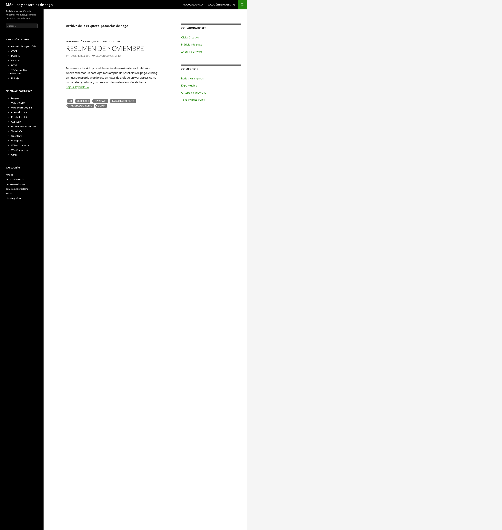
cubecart (83, 101)
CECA (14, 51)
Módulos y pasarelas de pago (29, 5)
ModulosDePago (193, 4)
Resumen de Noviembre (105, 48)
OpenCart (16, 135)
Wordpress (17, 140)
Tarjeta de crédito (80, 105)
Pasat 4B (15, 55)
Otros (14, 154)
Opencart (101, 101)
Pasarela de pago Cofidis (23, 46)
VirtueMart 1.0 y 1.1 (21, 107)
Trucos (9, 193)
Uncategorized (14, 198)
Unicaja (15, 78)
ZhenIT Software (192, 51)
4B (70, 101)
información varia (79, 41)
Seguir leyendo (77, 87)
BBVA (14, 65)
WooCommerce (19, 149)
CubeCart (16, 121)
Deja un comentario (108, 55)
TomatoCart (17, 131)
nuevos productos (106, 41)
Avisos (9, 174)
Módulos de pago (191, 44)
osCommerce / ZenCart (23, 126)
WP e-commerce (20, 145)
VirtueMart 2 (18, 102)
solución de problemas (221, 4)
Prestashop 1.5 (19, 117)
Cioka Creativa (190, 37)
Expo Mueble (189, 85)
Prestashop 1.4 (19, 112)
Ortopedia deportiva (193, 92)
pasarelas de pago (123, 101)
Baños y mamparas (192, 78)
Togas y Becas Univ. (193, 99)
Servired (15, 60)
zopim (101, 105)
